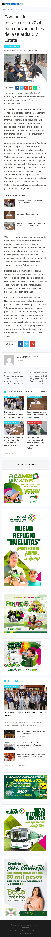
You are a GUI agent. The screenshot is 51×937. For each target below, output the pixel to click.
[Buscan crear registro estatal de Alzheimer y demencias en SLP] (9, 215)
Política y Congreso (12, 46)
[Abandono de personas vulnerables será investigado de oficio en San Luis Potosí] (37, 428)
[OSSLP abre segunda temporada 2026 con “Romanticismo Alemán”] (9, 734)
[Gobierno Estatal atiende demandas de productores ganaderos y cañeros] (9, 757)
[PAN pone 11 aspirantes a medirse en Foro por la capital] (9, 203)
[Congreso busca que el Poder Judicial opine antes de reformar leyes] (9, 226)
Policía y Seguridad (34, 422)
